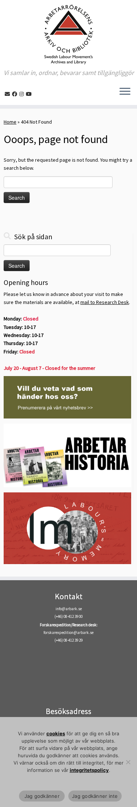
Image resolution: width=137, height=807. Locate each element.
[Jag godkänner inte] (128, 762)
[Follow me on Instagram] (22, 94)
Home (10, 122)
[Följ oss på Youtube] (30, 94)
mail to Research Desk (104, 302)
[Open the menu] (124, 91)
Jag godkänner (42, 796)
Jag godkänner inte (95, 796)
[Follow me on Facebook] (15, 94)
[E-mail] (8, 94)
